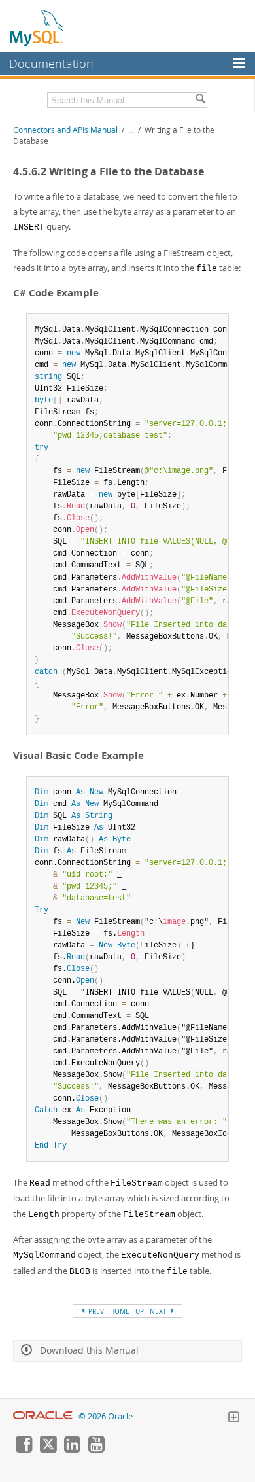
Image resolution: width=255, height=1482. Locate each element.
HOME (119, 1311)
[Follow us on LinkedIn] (71, 1449)
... (131, 130)
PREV (95, 1311)
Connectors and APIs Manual (65, 130)
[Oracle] (43, 1416)
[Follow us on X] (47, 1449)
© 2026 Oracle (105, 1416)
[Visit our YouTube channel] (96, 1449)
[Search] (200, 100)
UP (139, 1311)
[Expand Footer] (233, 1418)
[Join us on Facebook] (23, 1449)
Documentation (51, 63)
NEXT (159, 1311)
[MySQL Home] (37, 27)
